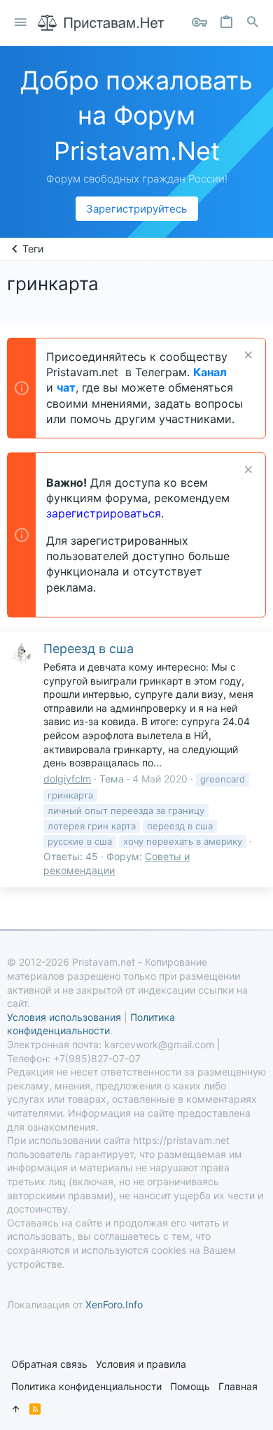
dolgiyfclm (67, 779)
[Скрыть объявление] (247, 356)
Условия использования (64, 1017)
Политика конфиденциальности (86, 1386)
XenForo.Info (114, 1304)
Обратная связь (49, 1364)
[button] (20, 22)
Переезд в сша (88, 648)
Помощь (190, 1386)
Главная (238, 1386)
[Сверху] (16, 1409)
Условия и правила (141, 1364)
